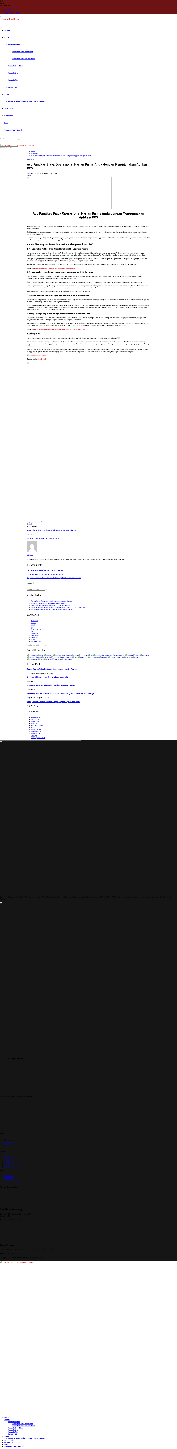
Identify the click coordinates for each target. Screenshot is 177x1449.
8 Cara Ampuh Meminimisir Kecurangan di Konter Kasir (55, 268)
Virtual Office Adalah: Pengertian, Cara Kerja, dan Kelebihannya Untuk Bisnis (51, 530)
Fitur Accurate (36, 629)
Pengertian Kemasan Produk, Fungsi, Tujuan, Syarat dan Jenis (52, 609)
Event (33, 627)
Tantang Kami (9, 11)
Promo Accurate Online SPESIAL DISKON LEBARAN (26, 101)
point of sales (44, 522)
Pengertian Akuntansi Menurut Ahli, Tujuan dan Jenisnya (45, 574)
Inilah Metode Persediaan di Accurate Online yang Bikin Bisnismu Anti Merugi (58, 607)
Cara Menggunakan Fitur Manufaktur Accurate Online (45, 570)
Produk (6, 37)
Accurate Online (14, 45)
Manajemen (35, 635)
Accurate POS (13, 80)
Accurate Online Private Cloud (23, 59)
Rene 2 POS (12, 87)
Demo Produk (9, 108)
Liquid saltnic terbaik (143, 518)
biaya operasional (33, 522)
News (6, 123)
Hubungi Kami (9, 9)
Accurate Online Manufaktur (22, 52)
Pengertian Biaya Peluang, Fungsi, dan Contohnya (43, 538)
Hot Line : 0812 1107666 (12, 13)
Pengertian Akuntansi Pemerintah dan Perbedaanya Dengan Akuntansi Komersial (54, 578)
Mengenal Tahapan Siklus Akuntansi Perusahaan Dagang (51, 605)
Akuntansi (30, 159)
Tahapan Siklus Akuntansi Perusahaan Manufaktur (48, 603)
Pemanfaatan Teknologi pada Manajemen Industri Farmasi (51, 601)
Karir (33, 631)
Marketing (34, 637)
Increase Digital (13, 1259)
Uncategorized (36, 641)
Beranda (7, 30)
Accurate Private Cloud (12, 1162)
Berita (33, 623)
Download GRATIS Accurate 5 (14, 1183)
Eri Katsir (32, 174)
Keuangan (34, 633)
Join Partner (8, 116)
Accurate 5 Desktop (15, 66)
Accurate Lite (13, 73)
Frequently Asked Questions (14, 130)
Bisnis (33, 625)
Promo (6, 94)
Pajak (33, 639)
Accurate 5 (7, 1156)
